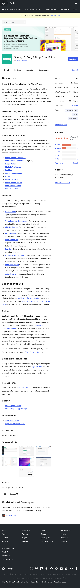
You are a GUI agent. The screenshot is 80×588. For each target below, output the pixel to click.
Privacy (5, 541)
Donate (64, 538)
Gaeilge (10, 569)
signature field (37, 367)
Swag (64, 541)
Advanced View (61, 125)
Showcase (26, 530)
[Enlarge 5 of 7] (32, 471)
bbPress (6, 556)
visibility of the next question (29, 298)
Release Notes (23, 388)
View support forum (62, 183)
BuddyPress (7, 559)
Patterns (25, 541)
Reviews (17, 70)
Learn (43, 530)
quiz (75, 110)
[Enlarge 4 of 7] (32, 460)
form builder (69, 110)
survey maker (73, 118)
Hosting (5, 538)
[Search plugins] (24, 22)
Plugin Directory (7, 9)
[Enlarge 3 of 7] (32, 449)
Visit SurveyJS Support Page (16, 409)
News (4, 534)
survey (75, 114)
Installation (30, 70)
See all (75, 163)
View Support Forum (13, 406)
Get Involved (66, 530)
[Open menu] (76, 3)
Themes (25, 534)
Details (6, 70)
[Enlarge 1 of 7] (15, 449)
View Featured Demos (33, 352)
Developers (45, 538)
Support (75, 70)
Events (63, 534)
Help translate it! (55, 15)
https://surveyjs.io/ (12, 420)
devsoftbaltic (22, 61)
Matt (5, 552)
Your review (59, 163)
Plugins (24, 538)
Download (73, 59)
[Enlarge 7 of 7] (49, 459)
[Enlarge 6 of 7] (49, 449)
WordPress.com (9, 548)
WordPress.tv (47, 541)
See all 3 (75, 105)
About (4, 530)
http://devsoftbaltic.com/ (15, 424)
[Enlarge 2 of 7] (15, 459)
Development (44, 70)
